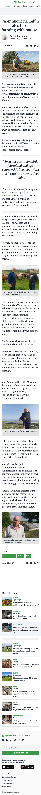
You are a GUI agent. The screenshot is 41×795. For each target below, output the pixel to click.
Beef (13, 6)
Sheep (24, 6)
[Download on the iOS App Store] (10, 767)
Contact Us (5, 774)
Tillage (31, 6)
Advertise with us (8, 783)
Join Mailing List (20, 753)
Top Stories (6, 6)
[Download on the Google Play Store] (29, 767)
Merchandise (6, 787)
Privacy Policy (7, 780)
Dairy (18, 6)
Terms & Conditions (9, 777)
